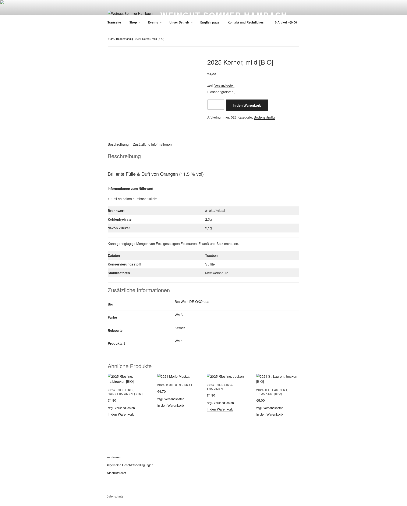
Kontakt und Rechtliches (246, 22)
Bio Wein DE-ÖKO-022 (192, 301)
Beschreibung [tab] (118, 144)
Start (111, 39)
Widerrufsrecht (116, 473)
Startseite (114, 22)
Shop (133, 22)
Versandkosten (224, 85)
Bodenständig (124, 39)
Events (153, 22)
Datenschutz (114, 496)
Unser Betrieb (179, 22)
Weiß (179, 314)
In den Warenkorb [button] (121, 414)
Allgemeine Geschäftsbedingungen (129, 465)
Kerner (180, 327)
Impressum (113, 457)
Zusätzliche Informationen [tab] (152, 144)
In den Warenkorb (247, 105)
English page (209, 22)
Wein (179, 340)
